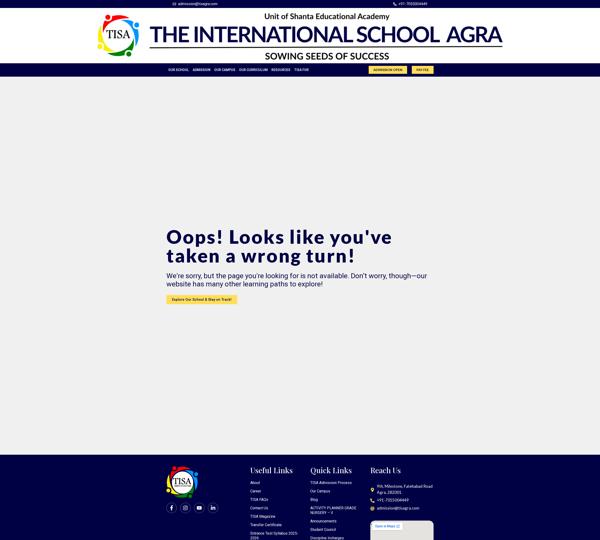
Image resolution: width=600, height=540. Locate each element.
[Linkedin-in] (213, 508)
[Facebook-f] (171, 508)
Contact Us (259, 508)
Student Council (323, 529)
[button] (591, 466)
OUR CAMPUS (224, 70)
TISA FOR (301, 70)
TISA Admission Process (331, 482)
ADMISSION (201, 70)
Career (255, 491)
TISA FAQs (259, 499)
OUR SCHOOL (178, 70)
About (255, 482)
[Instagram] (185, 508)
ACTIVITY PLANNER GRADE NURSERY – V (333, 510)
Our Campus (320, 491)
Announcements (323, 521)
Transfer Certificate (266, 525)
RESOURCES (280, 70)
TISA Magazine (262, 516)
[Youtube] (199, 508)
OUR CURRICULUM (253, 70)
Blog (314, 499)
